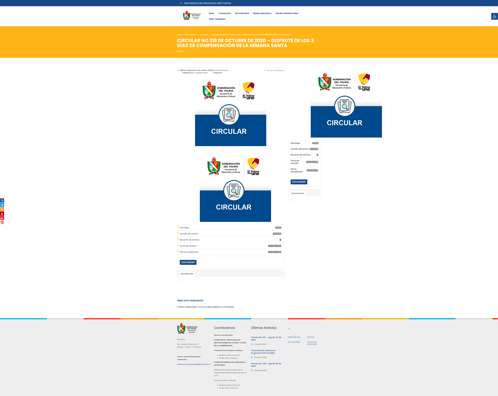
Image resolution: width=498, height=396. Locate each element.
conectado (202, 307)
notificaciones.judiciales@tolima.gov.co (194, 364)
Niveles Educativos (262, 13)
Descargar (188, 262)
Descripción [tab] (187, 273)
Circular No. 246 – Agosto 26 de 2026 (266, 364)
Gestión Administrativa (287, 13)
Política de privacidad (312, 343)
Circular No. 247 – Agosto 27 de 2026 (266, 338)
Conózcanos (224, 13)
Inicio (211, 13)
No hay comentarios (275, 70)
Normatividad (242, 13)
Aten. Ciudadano (217, 19)
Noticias (310, 337)
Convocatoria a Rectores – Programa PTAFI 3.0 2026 (264, 351)
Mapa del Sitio (294, 337)
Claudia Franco (222, 70)
